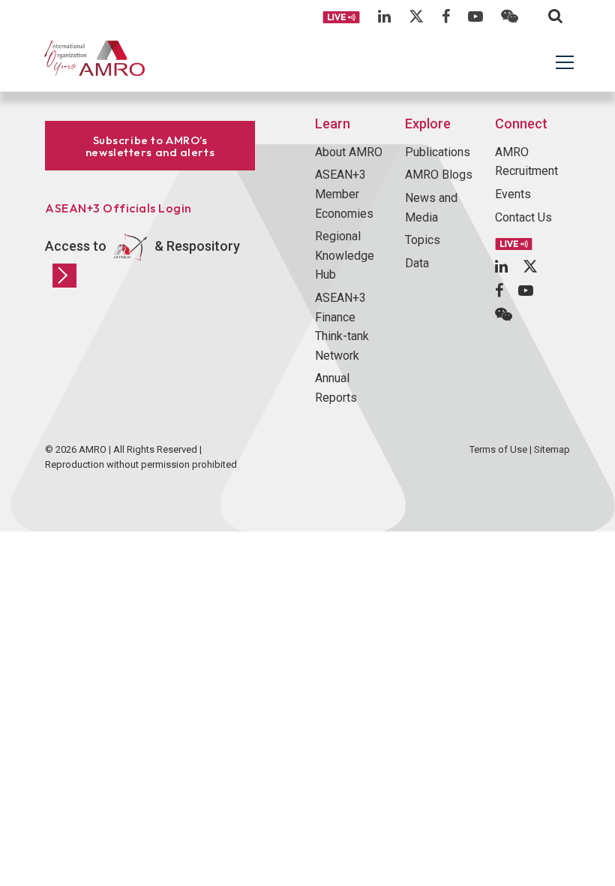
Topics (422, 240)
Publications (437, 152)
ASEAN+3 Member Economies (344, 193)
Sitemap (552, 449)
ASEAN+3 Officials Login (118, 207)
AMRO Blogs (438, 174)
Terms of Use (498, 449)
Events (513, 194)
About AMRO (348, 152)
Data (417, 263)
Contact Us (523, 217)
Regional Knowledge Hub (344, 255)
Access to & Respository (142, 246)
